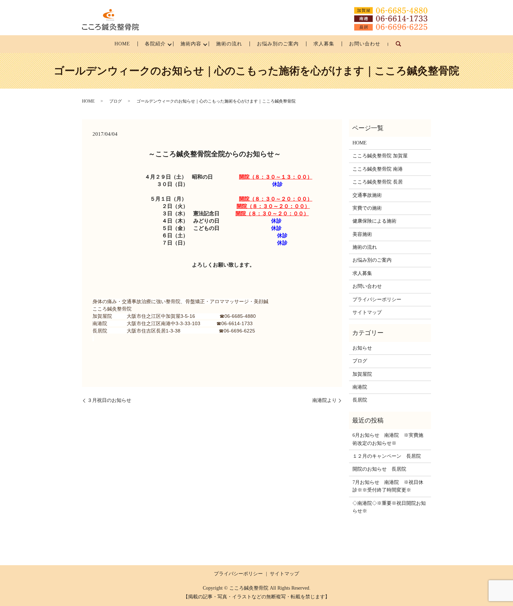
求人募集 (323, 43)
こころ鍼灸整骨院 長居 (377, 182)
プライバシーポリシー (376, 299)
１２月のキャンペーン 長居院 (386, 456)
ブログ (115, 101)
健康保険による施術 (374, 221)
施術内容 (190, 43)
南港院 (359, 387)
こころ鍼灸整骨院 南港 (377, 169)
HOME (122, 43)
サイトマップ (367, 312)
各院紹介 (155, 43)
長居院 (359, 400)
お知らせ (362, 348)
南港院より (324, 400)
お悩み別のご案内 (278, 43)
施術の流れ (229, 43)
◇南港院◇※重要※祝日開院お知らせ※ (389, 507)
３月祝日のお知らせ (109, 400)
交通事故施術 (367, 195)
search (402, 47)
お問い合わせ (364, 43)
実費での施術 (367, 208)
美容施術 (362, 234)
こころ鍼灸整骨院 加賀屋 (380, 155)
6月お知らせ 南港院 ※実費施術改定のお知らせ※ (387, 439)
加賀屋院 (362, 374)
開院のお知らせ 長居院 (379, 469)
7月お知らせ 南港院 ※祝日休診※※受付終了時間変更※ (387, 486)
